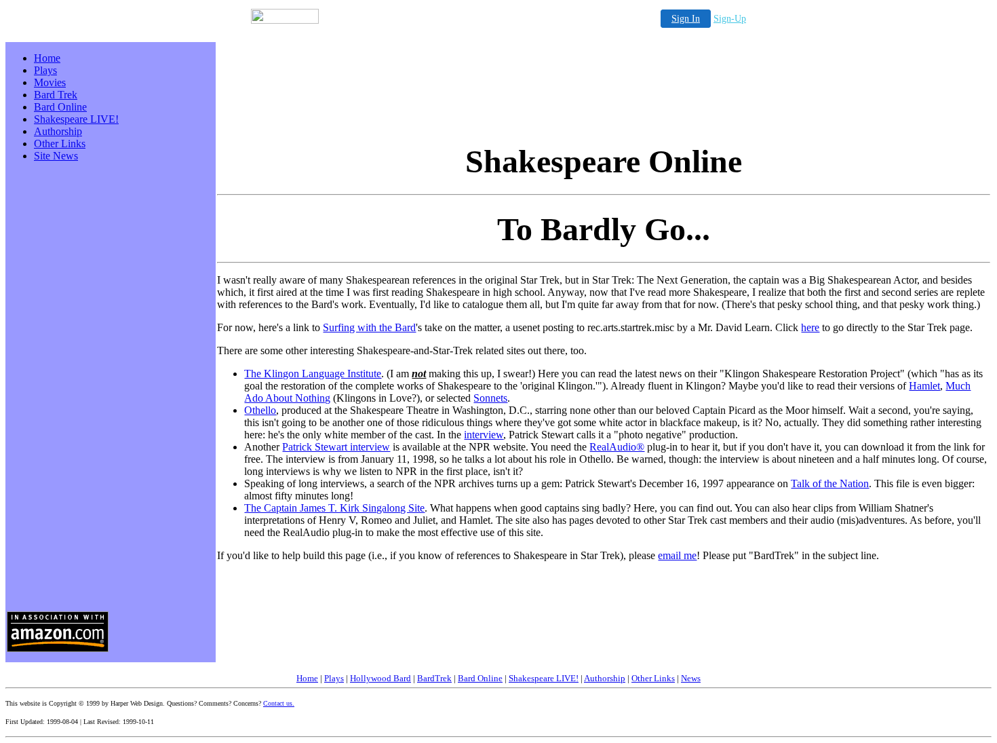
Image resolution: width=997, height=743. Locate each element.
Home (47, 58)
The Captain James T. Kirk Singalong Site (334, 508)
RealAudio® (616, 447)
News (691, 678)
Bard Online (60, 107)
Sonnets (490, 398)
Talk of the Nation (830, 483)
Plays (45, 70)
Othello (260, 410)
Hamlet (924, 386)
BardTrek (434, 678)
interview (483, 434)
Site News (56, 155)
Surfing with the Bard (369, 327)
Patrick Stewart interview (336, 447)
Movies (50, 82)
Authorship (58, 131)
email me (677, 555)
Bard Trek (55, 94)
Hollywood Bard (380, 678)
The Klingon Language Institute (312, 373)
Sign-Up (729, 19)
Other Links (59, 143)
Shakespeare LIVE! (76, 119)
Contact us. (278, 703)
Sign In (685, 19)
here (810, 327)
